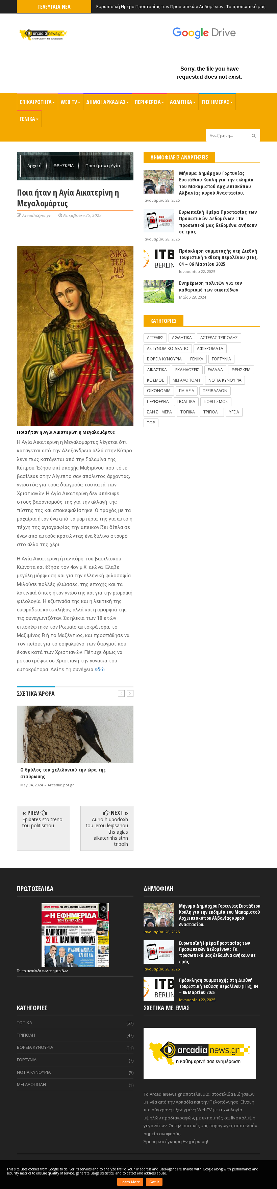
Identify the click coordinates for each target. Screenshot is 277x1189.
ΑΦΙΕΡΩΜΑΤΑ (210, 348)
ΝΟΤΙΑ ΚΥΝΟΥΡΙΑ (225, 380)
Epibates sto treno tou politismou (42, 822)
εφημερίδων (58, 970)
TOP (151, 423)
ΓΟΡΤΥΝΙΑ (221, 359)
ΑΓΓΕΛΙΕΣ (155, 337)
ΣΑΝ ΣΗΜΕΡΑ (159, 412)
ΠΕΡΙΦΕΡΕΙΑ (148, 102)
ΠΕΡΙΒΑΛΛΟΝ (215, 391)
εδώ (100, 669)
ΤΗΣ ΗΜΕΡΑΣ (215, 102)
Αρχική (35, 165)
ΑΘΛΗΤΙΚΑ (181, 102)
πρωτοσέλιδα (32, 970)
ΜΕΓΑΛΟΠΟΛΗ (186, 380)
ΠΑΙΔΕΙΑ (186, 391)
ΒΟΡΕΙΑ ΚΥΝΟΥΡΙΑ (164, 359)
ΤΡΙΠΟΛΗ (212, 412)
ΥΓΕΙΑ (234, 412)
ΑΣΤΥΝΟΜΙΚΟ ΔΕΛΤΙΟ (167, 348)
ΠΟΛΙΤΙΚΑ (186, 401)
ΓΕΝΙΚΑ (27, 119)
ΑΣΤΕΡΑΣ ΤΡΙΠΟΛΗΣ (219, 337)
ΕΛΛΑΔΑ (215, 370)
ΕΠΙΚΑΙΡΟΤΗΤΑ (36, 102)
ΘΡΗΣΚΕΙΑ (64, 165)
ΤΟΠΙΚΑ (187, 412)
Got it (154, 1182)
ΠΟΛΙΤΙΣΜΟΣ (216, 401)
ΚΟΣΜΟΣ (155, 380)
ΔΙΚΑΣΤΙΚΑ (157, 370)
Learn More (130, 1182)
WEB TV (69, 102)
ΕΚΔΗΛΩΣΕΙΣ (187, 370)
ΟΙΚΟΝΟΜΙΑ (159, 391)
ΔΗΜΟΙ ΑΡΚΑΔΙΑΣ (106, 102)
